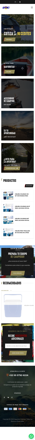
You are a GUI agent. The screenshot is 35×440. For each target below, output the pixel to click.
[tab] (29, 185)
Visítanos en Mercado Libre (17, 382)
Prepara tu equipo (17, 255)
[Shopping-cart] (8, 397)
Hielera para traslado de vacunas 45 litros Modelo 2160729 (22, 232)
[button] (17, 273)
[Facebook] (4, 397)
